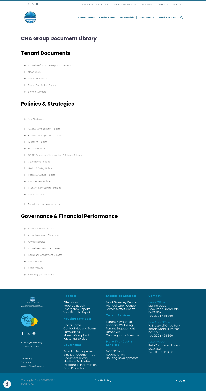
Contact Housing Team (79, 328)
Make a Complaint (76, 335)
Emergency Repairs (76, 309)
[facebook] (22, 333)
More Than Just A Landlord (96, 4)
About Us (178, 4)
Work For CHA (167, 17)
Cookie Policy (26, 358)
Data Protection (74, 368)
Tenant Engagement (120, 328)
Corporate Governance (125, 4)
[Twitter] (33, 4)
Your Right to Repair (77, 312)
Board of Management (79, 351)
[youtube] (34, 333)
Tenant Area (86, 17)
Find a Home (107, 17)
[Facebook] (28, 4)
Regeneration (115, 355)
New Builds (127, 17)
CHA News (147, 4)
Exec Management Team (80, 355)
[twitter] (28, 333)
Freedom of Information (80, 365)
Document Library (75, 358)
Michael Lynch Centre (121, 306)
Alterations (70, 302)
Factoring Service (75, 339)
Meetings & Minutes (76, 361)
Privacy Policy (26, 362)
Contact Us (163, 4)
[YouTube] (37, 4)
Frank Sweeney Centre (121, 302)
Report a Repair (74, 306)
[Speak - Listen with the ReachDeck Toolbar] (7, 384)
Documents (146, 17)
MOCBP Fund (115, 351)
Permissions (71, 332)
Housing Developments (122, 358)
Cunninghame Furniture (122, 335)
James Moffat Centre (120, 309)
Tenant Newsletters (119, 322)
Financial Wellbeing (119, 325)
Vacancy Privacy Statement (32, 366)
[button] (181, 17)
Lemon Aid (113, 332)
